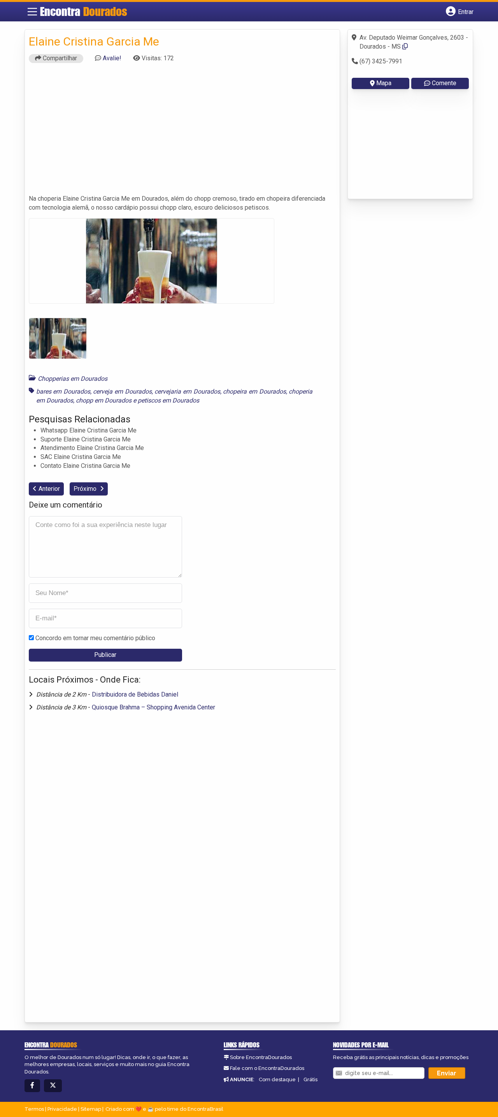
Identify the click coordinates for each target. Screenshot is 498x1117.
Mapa (383, 83)
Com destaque (277, 1079)
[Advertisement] (182, 132)
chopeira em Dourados (254, 391)
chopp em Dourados (104, 400)
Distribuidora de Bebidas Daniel (135, 694)
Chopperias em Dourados (72, 378)
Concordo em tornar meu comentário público (95, 638)
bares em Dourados (63, 391)
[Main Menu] (32, 11)
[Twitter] (53, 1085)
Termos (34, 1109)
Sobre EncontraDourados (261, 1057)
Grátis (310, 1079)
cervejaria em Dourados (187, 391)
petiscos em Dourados (168, 400)
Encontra (83, 11)
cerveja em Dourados (122, 391)
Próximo (86, 488)
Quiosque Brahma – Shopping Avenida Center (153, 707)
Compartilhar (59, 58)
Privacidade (62, 1109)
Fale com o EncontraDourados (267, 1068)
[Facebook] (32, 1085)
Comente (444, 83)
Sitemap (91, 1109)
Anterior (49, 488)
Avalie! (112, 58)
